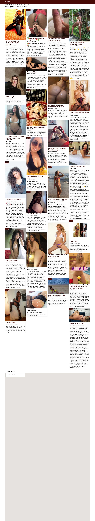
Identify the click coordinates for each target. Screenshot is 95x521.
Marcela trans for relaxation (36, 127)
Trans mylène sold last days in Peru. (79, 113)
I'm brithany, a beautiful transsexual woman (77, 43)
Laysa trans (30, 309)
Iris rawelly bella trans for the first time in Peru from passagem (15, 138)
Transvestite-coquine (34, 213)
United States (18, 4)
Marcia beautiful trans (77, 323)
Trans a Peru (74, 241)
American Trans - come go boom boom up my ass (56, 149)
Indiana (24, 4)
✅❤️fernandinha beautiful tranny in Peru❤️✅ (35, 39)
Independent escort (9, 4)
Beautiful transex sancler (14, 199)
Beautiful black (10, 322)
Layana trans (10, 96)
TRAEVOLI (7, 1)
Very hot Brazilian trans (77, 166)
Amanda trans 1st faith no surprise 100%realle (56, 39)
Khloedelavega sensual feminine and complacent (56, 106)
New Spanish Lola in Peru (56, 295)
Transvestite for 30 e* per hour (35, 177)
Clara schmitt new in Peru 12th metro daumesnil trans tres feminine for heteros (79, 286)
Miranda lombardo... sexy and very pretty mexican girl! (57, 200)
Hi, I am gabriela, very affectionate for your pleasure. (13, 42)
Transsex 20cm (32, 72)
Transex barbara (32, 268)
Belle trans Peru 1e (12, 260)
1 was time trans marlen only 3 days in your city (58, 255)
